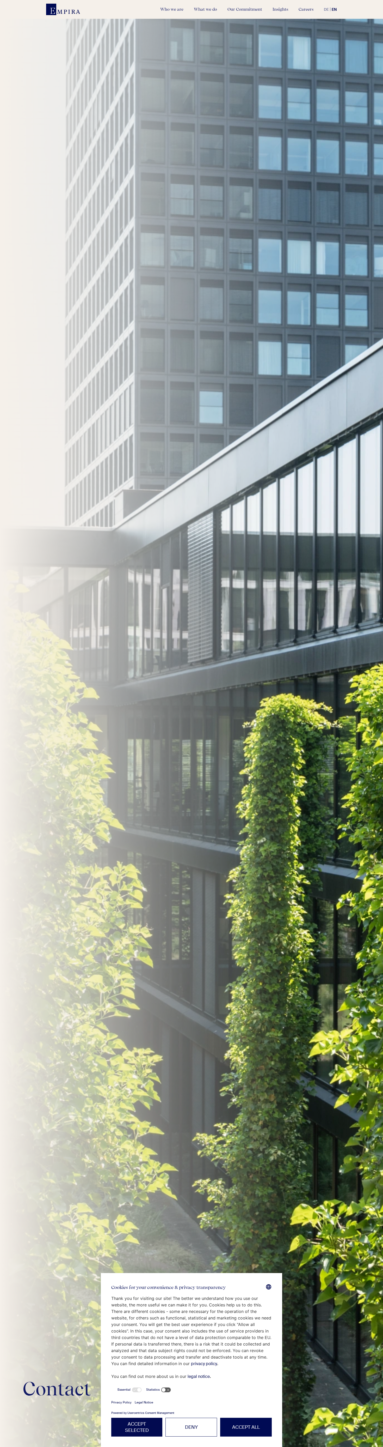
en (334, 9)
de (326, 9)
